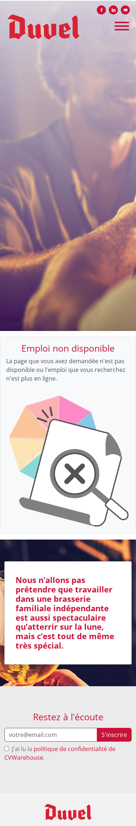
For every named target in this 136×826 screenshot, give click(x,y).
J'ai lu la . (59, 753)
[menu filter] (68, 0)
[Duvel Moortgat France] (68, 812)
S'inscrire (114, 735)
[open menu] (121, 23)
